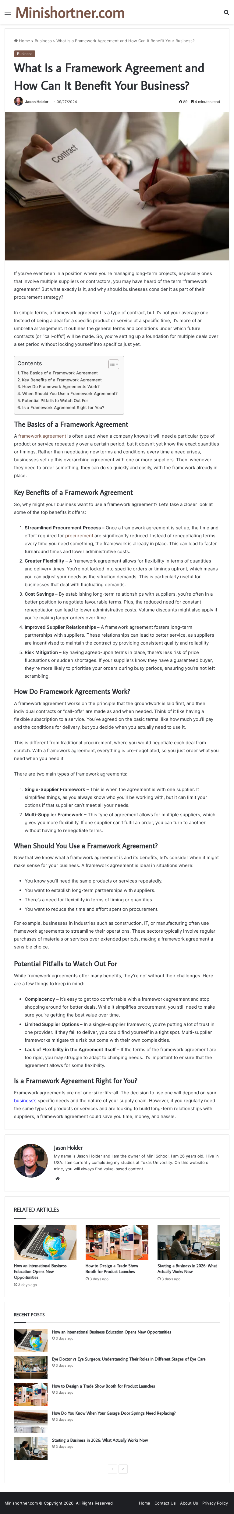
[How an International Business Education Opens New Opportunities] (45, 1242)
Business (43, 40)
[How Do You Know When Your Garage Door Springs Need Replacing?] (31, 1421)
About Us (189, 1503)
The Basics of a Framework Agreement (59, 372)
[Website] (57, 1178)
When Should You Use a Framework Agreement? (70, 393)
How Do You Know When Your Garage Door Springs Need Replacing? (114, 1413)
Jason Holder (36, 101)
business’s (25, 1100)
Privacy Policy (215, 1503)
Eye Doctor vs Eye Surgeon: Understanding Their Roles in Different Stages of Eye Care (129, 1359)
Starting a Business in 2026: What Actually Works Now (187, 1268)
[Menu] (8, 14)
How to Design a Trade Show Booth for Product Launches (112, 1268)
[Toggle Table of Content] (111, 364)
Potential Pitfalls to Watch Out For (55, 400)
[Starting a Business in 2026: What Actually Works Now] (189, 1242)
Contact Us (165, 1503)
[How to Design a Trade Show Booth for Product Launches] (117, 1242)
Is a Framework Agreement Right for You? (63, 407)
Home (24, 40)
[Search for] (226, 14)
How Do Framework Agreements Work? (61, 386)
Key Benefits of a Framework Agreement (62, 379)
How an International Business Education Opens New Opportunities (40, 1271)
